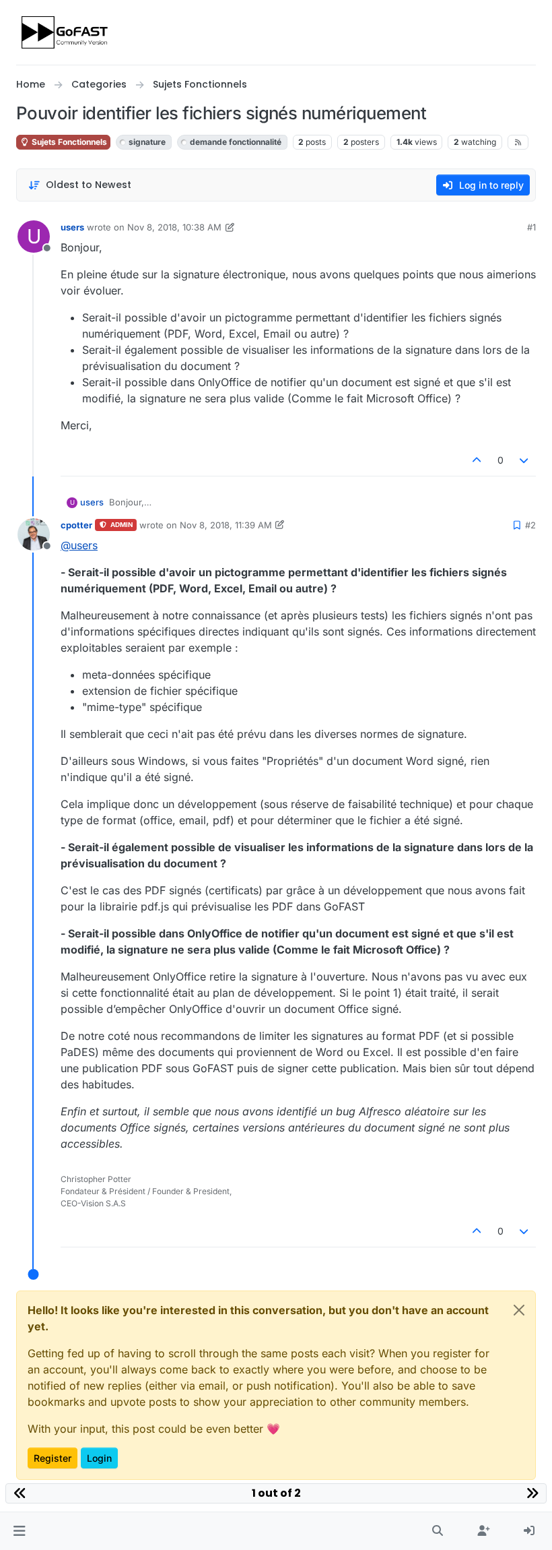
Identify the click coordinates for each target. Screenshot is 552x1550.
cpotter (76, 525)
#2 (530, 525)
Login (99, 1458)
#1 (531, 227)
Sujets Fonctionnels (68, 142)
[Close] (519, 1310)
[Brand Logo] (66, 32)
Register (52, 1458)
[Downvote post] (524, 460)
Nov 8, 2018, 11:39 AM (226, 525)
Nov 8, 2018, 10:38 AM (174, 227)
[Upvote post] (476, 460)
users (72, 227)
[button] (19, 1531)
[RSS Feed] (518, 142)
